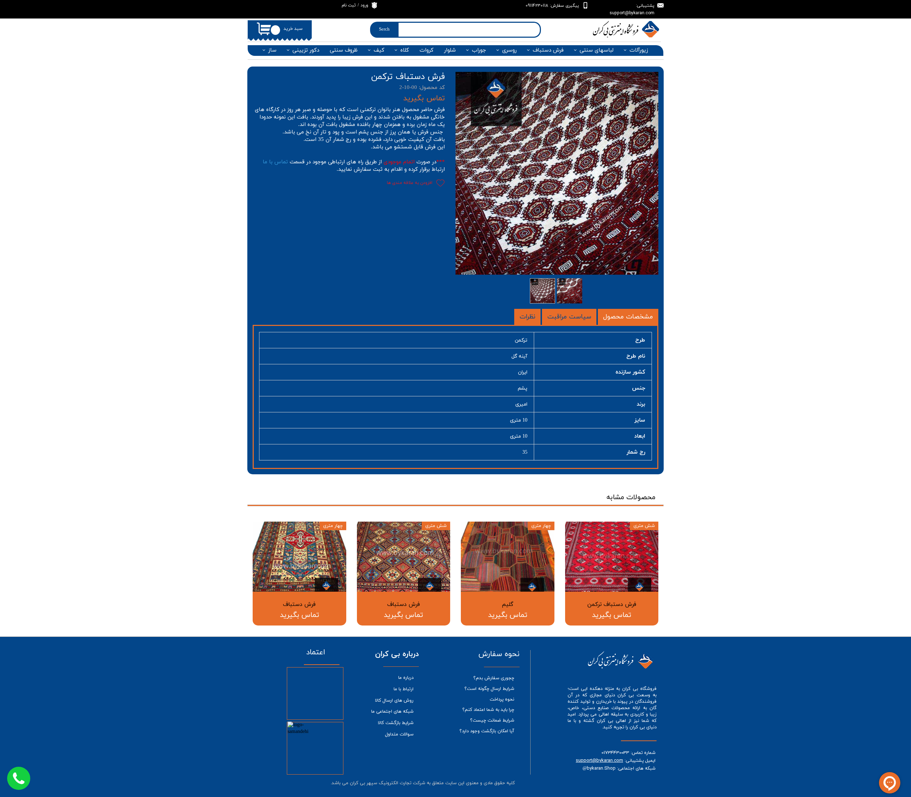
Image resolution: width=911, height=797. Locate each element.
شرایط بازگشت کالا (396, 723)
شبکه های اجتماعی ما (392, 711)
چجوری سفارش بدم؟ (493, 678)
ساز (272, 50)
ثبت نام (349, 5)
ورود (364, 5)
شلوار (450, 50)
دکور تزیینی (306, 50)
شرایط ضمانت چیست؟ (492, 720)
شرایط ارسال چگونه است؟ (489, 689)
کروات (426, 50)
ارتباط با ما (404, 689)
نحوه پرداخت (502, 699)
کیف (379, 50)
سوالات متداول (399, 734)
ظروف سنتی (344, 50)
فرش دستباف (548, 50)
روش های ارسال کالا (394, 700)
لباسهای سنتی (597, 50)
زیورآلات (639, 50)
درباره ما (406, 678)
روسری (509, 50)
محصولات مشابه (630, 497)
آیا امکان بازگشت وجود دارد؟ (486, 731)
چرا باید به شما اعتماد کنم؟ (488, 710)
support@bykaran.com (599, 760)
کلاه (404, 50)
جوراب (479, 50)
